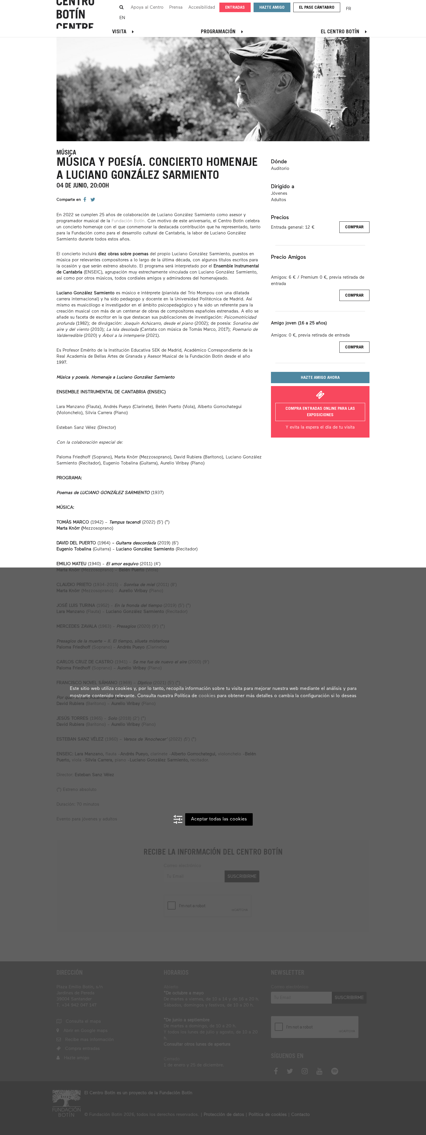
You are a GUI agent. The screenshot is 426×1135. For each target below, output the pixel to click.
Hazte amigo (272, 7)
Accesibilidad (201, 7)
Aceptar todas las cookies (219, 819)
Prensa (176, 7)
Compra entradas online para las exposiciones (320, 412)
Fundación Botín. (129, 221)
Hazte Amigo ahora (320, 378)
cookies (207, 696)
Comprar (354, 227)
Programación (218, 32)
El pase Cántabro (316, 7)
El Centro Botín (340, 32)
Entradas (235, 7)
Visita (119, 32)
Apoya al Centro (147, 7)
